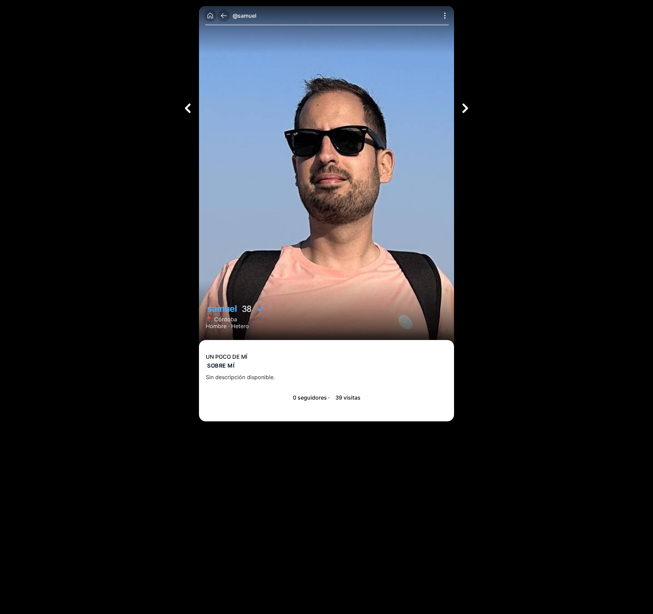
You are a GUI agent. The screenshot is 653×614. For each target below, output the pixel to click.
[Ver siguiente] (465, 108)
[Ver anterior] (187, 108)
